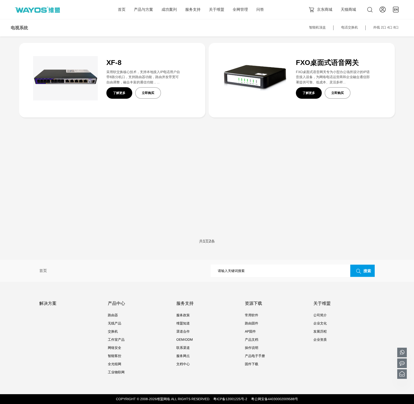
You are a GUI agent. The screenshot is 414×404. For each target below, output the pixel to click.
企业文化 (320, 323)
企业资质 (320, 339)
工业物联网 (116, 372)
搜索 (367, 271)
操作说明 (251, 348)
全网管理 (240, 9)
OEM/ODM (184, 339)
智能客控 (114, 356)
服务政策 (183, 315)
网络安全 (114, 348)
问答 (260, 9)
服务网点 (183, 356)
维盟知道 (183, 323)
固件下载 (251, 364)
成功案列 (169, 9)
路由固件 (251, 323)
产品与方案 (143, 9)
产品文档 (251, 339)
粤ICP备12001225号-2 (230, 399)
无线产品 (114, 323)
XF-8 (113, 62)
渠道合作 (183, 331)
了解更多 (119, 93)
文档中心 (183, 364)
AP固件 (250, 331)
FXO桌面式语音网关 (327, 62)
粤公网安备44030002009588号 (274, 399)
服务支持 (193, 9)
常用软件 (251, 315)
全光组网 (114, 364)
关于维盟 (216, 9)
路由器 (113, 315)
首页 (122, 9)
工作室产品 (116, 339)
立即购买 (148, 93)
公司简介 (320, 315)
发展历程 (320, 331)
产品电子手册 (255, 356)
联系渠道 (183, 348)
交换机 (113, 331)
